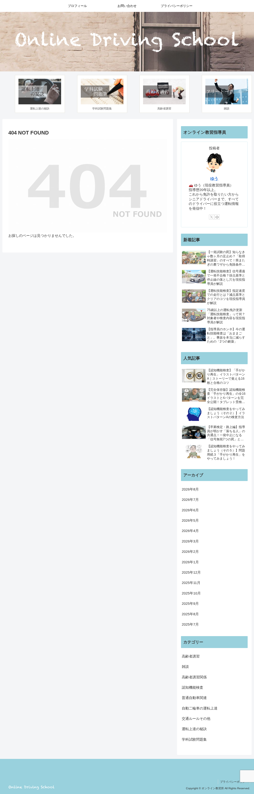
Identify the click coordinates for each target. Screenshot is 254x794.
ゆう (214, 178)
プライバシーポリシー (234, 781)
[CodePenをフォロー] (217, 217)
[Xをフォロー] (211, 217)
